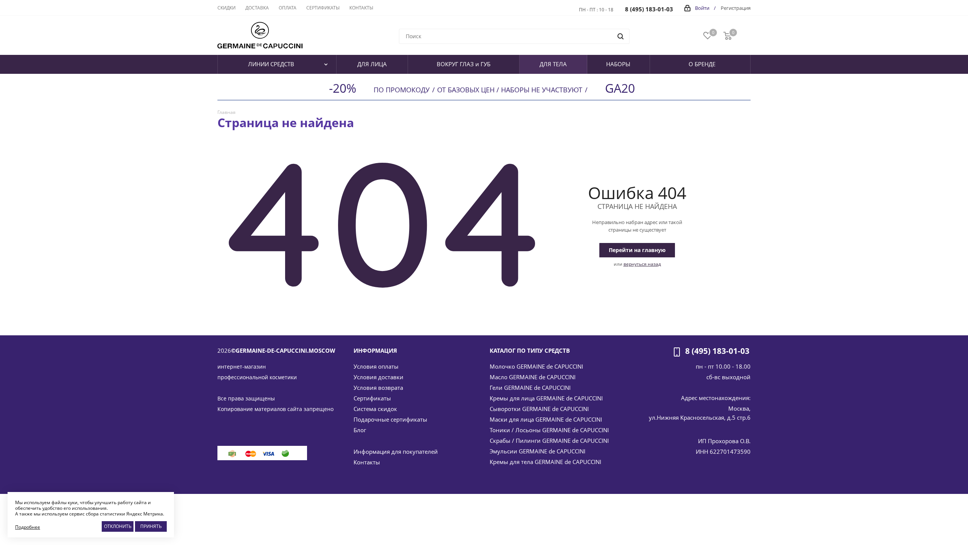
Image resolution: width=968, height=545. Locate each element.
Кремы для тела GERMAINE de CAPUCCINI (545, 462)
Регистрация (736, 8)
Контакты (367, 462)
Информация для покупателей (396, 451)
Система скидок (375, 409)
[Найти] (620, 36)
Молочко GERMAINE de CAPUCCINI (536, 366)
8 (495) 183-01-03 (649, 9)
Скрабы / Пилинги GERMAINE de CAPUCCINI (549, 440)
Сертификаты (372, 398)
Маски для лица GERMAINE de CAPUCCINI (546, 419)
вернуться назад (642, 264)
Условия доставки (378, 377)
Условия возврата (378, 387)
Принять (151, 526)
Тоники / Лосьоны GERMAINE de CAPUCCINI (549, 430)
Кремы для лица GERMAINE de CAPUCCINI (546, 398)
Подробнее (27, 527)
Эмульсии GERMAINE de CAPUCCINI (537, 451)
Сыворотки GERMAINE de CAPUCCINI (539, 409)
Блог (360, 430)
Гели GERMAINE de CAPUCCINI (530, 387)
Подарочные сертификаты (390, 419)
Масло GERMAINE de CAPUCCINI (533, 377)
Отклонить (118, 526)
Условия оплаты (376, 366)
